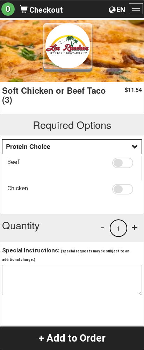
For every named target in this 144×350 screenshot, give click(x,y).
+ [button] (134, 227)
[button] (124, 163)
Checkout (45, 10)
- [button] (102, 227)
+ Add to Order (72, 338)
